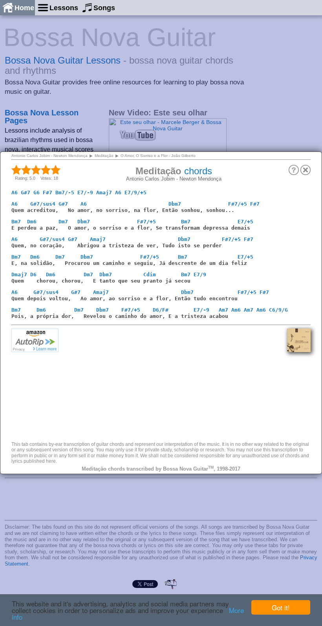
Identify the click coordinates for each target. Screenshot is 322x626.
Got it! (281, 607)
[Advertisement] (173, 383)
